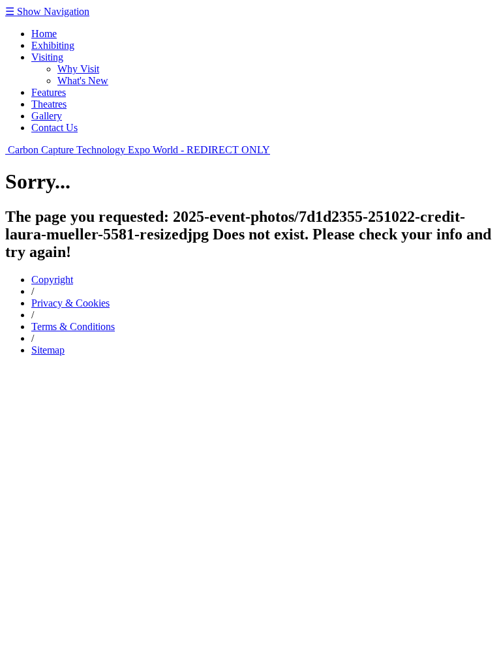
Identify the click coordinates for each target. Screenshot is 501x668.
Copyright (52, 279)
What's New (82, 80)
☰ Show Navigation (47, 11)
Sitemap (48, 350)
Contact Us (54, 127)
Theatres (49, 104)
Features (48, 92)
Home (44, 33)
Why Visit (78, 68)
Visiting (47, 57)
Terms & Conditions (73, 326)
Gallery (46, 115)
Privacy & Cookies (70, 303)
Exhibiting (52, 45)
